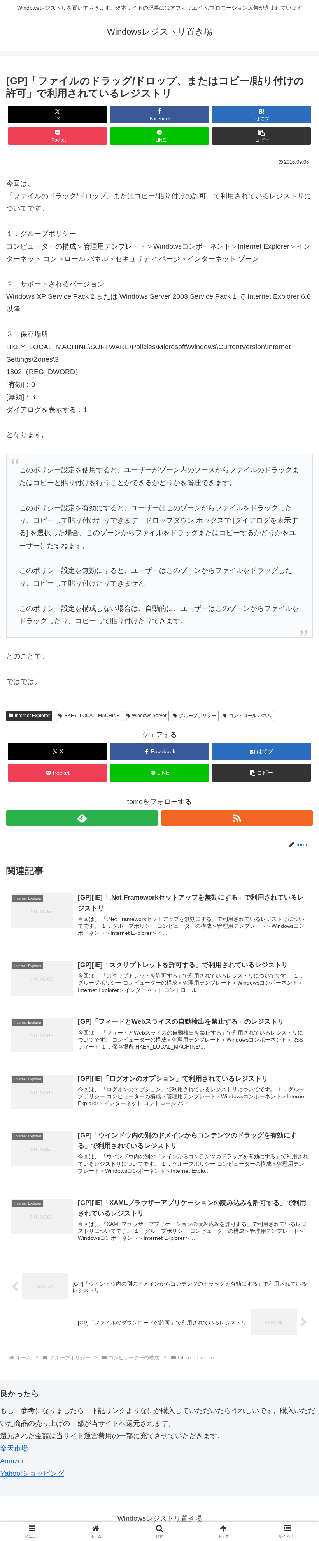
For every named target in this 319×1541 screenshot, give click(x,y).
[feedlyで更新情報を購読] (82, 818)
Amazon (13, 1461)
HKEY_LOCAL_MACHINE (92, 715)
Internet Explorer (32, 715)
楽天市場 (14, 1448)
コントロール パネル (250, 715)
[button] (261, 136)
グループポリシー (197, 715)
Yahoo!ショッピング (32, 1473)
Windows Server (149, 715)
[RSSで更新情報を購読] (237, 818)
